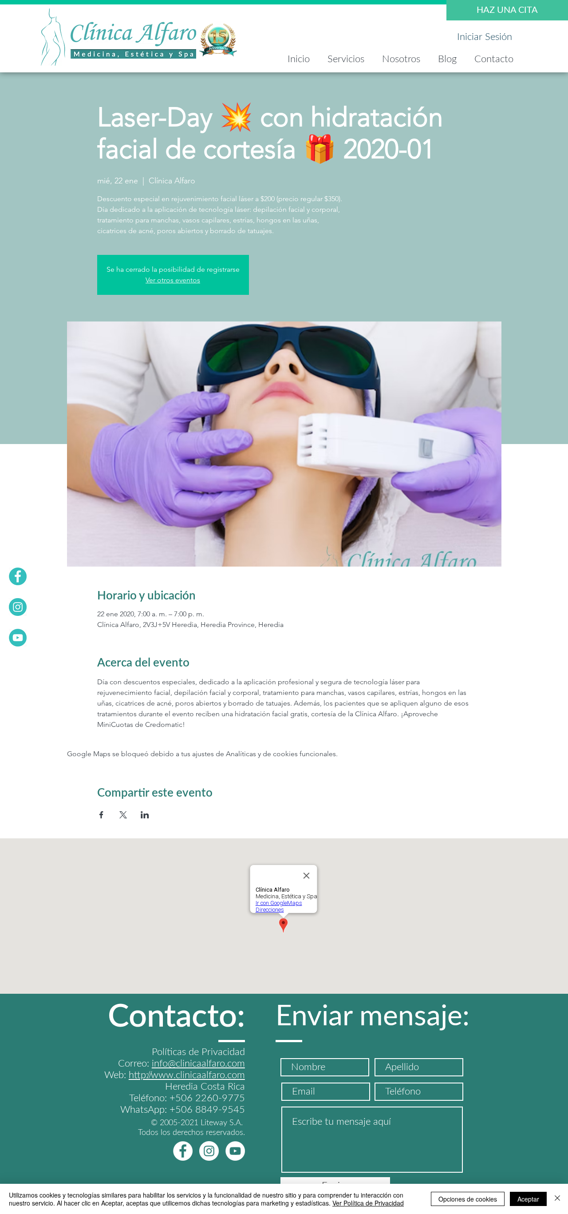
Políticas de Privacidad (198, 1052)
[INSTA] (18, 607)
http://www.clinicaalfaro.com (187, 1075)
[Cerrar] (557, 1199)
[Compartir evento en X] (123, 814)
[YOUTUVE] (18, 638)
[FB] (18, 576)
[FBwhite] (183, 1151)
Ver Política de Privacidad (368, 1202)
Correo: (135, 1063)
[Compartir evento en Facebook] (101, 814)
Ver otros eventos (173, 280)
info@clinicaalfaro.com (198, 1063)
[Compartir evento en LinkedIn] (145, 814)
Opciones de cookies (467, 1198)
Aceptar (528, 1198)
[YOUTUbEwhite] (235, 1151)
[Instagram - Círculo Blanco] (209, 1151)
